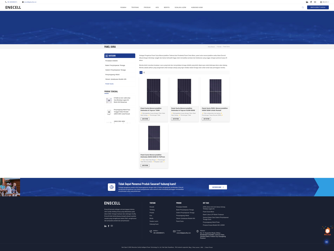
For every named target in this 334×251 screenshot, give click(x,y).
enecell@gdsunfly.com (30, 2)
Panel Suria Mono (208, 211)
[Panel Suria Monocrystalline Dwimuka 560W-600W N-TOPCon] (153, 137)
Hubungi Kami (197, 7)
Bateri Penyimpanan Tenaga (115, 65)
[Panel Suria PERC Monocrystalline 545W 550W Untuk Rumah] (215, 91)
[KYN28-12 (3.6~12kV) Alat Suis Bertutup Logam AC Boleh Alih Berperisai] (109, 101)
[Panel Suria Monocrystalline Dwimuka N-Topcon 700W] (153, 91)
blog (190, 247)
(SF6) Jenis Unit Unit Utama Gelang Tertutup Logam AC (214, 208)
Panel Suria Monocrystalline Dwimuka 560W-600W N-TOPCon (153, 156)
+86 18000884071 (12, 2)
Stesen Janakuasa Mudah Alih (115, 79)
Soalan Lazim (180, 7)
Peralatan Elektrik (111, 61)
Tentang (135, 7)
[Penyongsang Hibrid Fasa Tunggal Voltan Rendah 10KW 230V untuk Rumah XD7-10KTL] (109, 112)
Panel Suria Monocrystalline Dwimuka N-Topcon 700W (151, 109)
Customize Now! (216, 187)
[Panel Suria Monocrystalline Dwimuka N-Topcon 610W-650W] (184, 91)
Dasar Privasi (209, 247)
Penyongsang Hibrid (112, 74)
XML (202, 247)
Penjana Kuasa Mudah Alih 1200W (214, 225)
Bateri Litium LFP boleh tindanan (213, 214)
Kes (157, 7)
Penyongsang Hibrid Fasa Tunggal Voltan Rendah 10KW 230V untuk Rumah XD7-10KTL (122, 112)
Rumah (123, 7)
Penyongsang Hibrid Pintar (211, 222)
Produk (147, 7)
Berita (167, 7)
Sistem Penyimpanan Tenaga (115, 70)
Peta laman (196, 247)
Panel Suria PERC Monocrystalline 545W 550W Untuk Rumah (215, 109)
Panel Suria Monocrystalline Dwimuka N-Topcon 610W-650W (183, 109)
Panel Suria (109, 84)
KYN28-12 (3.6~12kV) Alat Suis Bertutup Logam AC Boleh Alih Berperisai (122, 100)
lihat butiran (145, 119)
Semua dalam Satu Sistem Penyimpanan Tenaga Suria (216, 218)
